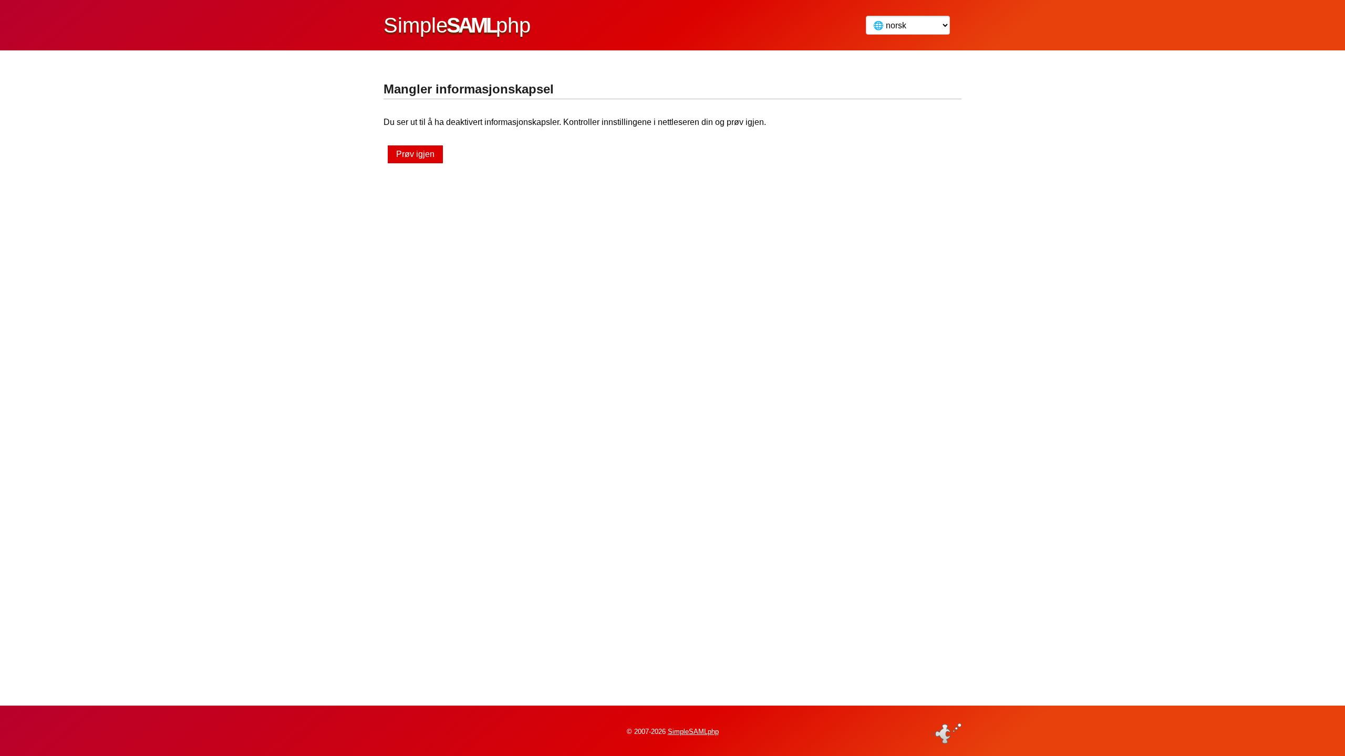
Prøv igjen (415, 154)
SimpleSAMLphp (693, 732)
